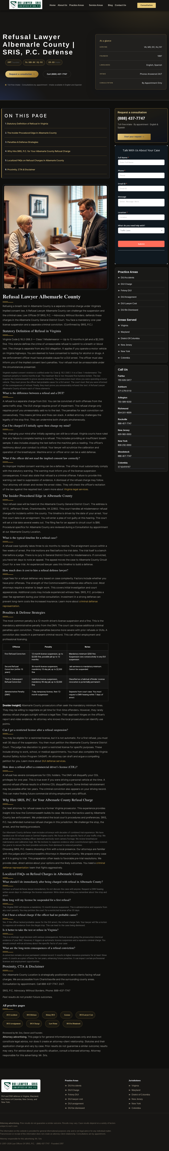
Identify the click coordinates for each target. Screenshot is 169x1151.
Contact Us (120, 5)
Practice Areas (76, 5)
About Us (62, 5)
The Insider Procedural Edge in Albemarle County (32, 133)
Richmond (123, 408)
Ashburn (122, 387)
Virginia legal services (76, 489)
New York (122, 441)
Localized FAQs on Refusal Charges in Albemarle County (35, 160)
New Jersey (124, 430)
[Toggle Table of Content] (106, 112)
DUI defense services (53, 761)
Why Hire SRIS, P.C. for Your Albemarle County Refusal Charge (38, 151)
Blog (110, 5)
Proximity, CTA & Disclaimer (21, 169)
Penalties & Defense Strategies (22, 142)
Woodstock (123, 452)
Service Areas (96, 5)
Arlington (122, 398)
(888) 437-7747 (131, 118)
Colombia (123, 463)
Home (53, 5)
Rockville (122, 419)
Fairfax (121, 376)
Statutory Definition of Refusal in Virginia (27, 123)
